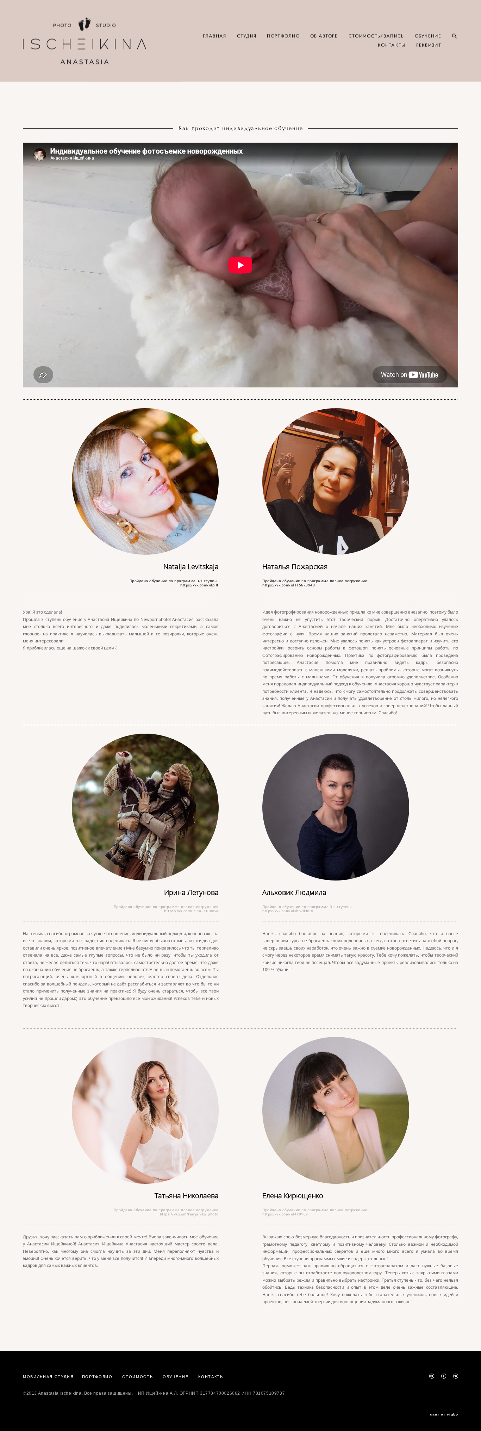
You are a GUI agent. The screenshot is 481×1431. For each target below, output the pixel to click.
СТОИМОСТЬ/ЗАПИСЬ (376, 36)
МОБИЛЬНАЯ (39, 1377)
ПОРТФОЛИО (283, 36)
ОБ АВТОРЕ (324, 36)
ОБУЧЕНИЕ (428, 36)
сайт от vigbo (444, 1414)
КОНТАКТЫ (391, 45)
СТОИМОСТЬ (137, 1377)
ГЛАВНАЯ (214, 36)
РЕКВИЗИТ (428, 45)
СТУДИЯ (247, 36)
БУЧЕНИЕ (178, 1377)
